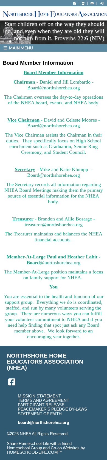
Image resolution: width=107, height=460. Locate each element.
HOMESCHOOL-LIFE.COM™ (34, 452)
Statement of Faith (40, 414)
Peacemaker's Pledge (43, 409)
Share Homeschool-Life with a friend (39, 443)
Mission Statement (39, 396)
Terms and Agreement (43, 400)
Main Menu (20, 47)
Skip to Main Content (29, 438)
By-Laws (78, 409)
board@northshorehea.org (43, 422)
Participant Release (41, 405)
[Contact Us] (92, 3)
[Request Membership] (83, 3)
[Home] (75, 3)
